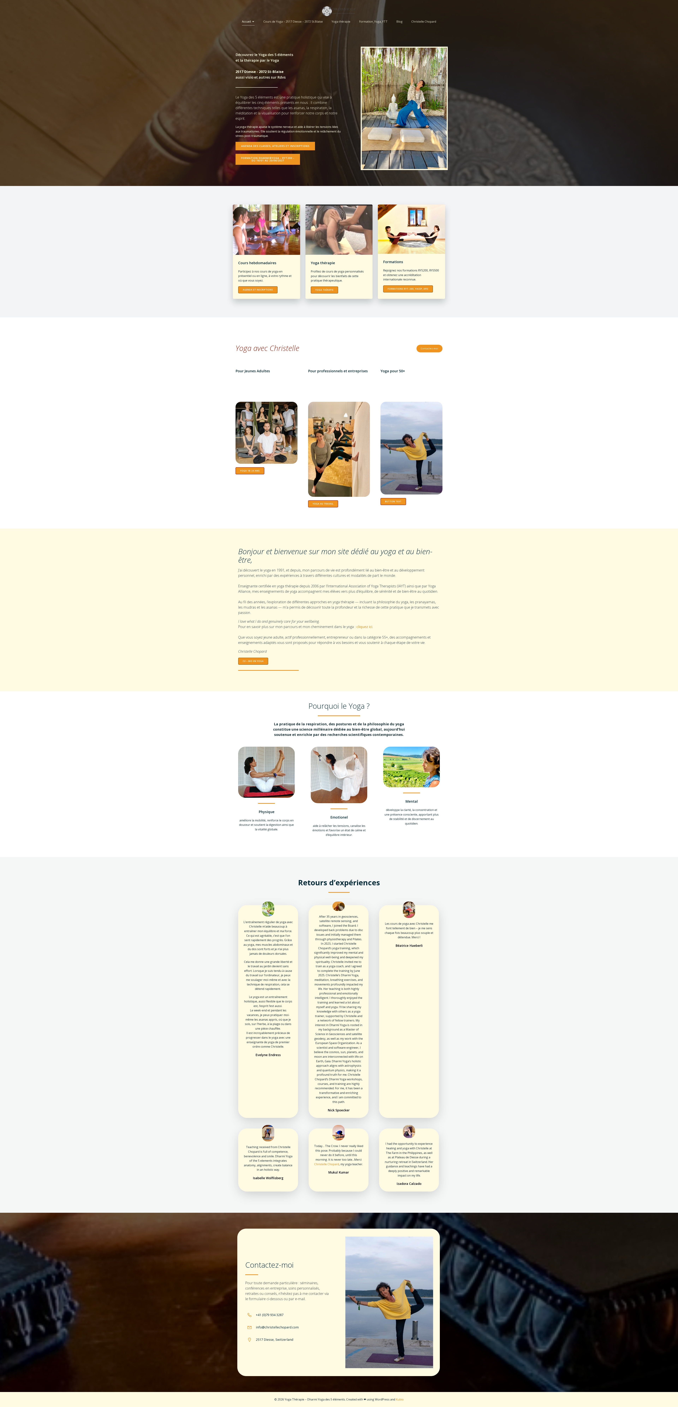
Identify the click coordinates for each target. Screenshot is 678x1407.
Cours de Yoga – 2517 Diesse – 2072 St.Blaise (293, 21)
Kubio (400, 1399)
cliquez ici (364, 626)
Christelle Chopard (423, 21)
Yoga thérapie (341, 21)
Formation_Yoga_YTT (373, 21)
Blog (399, 21)
